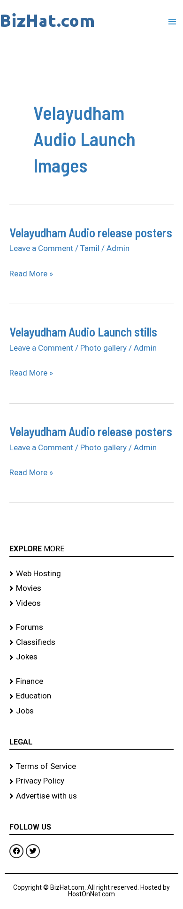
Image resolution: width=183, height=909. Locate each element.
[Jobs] (91, 711)
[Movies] (91, 588)
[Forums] (91, 627)
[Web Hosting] (91, 573)
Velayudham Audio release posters (90, 232)
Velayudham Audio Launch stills (83, 331)
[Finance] (91, 681)
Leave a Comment (41, 248)
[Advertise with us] (91, 796)
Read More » (31, 273)
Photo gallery (103, 348)
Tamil (89, 248)
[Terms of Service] (91, 766)
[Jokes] (91, 657)
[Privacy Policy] (91, 781)
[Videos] (91, 603)
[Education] (91, 696)
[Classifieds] (91, 642)
